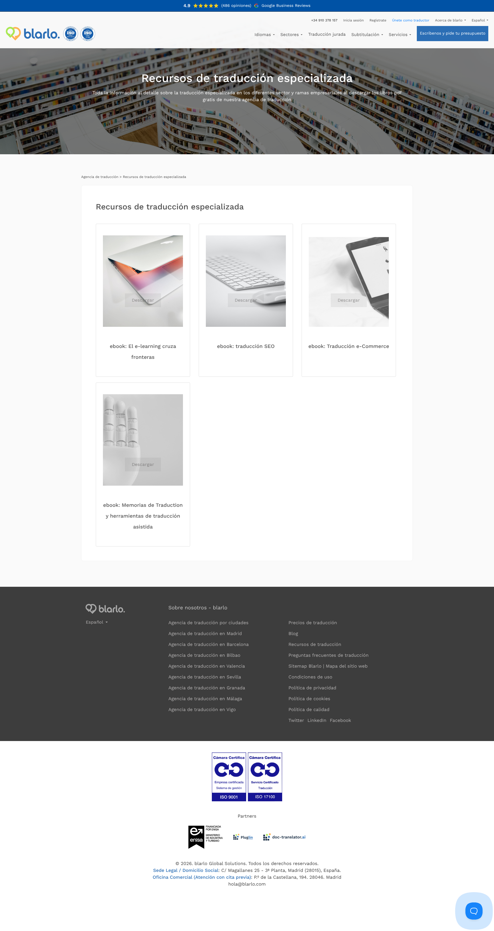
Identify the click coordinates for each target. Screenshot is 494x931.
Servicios (399, 34)
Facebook (340, 720)
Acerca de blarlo (449, 20)
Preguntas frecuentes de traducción (328, 655)
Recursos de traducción (314, 644)
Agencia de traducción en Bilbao (204, 655)
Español (479, 20)
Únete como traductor (410, 20)
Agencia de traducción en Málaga (205, 698)
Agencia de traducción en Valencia (206, 666)
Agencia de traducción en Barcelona (208, 644)
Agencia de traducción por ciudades (208, 622)
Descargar (143, 300)
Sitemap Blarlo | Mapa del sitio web (328, 666)
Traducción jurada (327, 34)
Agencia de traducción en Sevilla (204, 677)
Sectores (290, 34)
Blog (293, 633)
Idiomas (263, 34)
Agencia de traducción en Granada (206, 687)
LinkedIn (316, 720)
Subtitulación (366, 34)
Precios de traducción (312, 622)
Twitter (296, 720)
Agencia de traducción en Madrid (205, 633)
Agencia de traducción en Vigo (202, 709)
